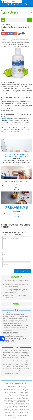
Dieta (11, 320)
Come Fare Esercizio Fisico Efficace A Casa (16, 182)
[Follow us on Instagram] (25, 4)
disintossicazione (18, 320)
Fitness (14, 321)
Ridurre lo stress (14, 329)
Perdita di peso (19, 325)
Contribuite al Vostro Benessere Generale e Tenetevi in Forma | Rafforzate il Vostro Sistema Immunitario (16, 290)
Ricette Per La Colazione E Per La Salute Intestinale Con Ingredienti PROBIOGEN (16, 208)
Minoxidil (15, 323)
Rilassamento (22, 329)
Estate (10, 321)
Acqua (5, 312)
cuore (22, 318)
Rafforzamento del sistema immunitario (15, 327)
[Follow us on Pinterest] (22, 4)
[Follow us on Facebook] (11, 4)
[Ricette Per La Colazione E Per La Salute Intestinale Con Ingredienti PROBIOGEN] (16, 202)
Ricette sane (6, 329)
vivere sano (17, 131)
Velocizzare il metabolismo (11, 336)
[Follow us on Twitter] (14, 4)
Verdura (21, 336)
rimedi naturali (7, 330)
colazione (17, 318)
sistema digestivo (8, 334)
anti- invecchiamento (9, 314)
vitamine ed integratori (7, 131)
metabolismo (7, 323)
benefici (5, 318)
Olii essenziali (7, 325)
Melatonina (23, 321)
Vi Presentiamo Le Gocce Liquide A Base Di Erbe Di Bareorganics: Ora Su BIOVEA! (16, 281)
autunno (26, 316)
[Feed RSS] (8, 4)
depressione (6, 320)
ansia (22, 312)
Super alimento (24, 129)
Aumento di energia (17, 316)
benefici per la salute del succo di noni (14, 127)
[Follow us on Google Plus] (18, 4)
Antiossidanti (20, 314)
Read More (16, 164)
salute (14, 330)
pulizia (26, 325)
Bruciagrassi (11, 318)
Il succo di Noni (5, 39)
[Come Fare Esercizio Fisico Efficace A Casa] (16, 177)
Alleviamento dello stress (14, 312)
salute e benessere (12, 333)
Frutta (18, 321)
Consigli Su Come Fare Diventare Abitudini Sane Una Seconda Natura (16, 285)
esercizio (6, 322)
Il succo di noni (5, 118)
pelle (12, 325)
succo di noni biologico (13, 129)
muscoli (20, 323)
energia (25, 320)
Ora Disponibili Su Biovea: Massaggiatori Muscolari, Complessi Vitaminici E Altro (16, 155)
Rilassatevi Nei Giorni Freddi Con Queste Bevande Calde (16, 296)
